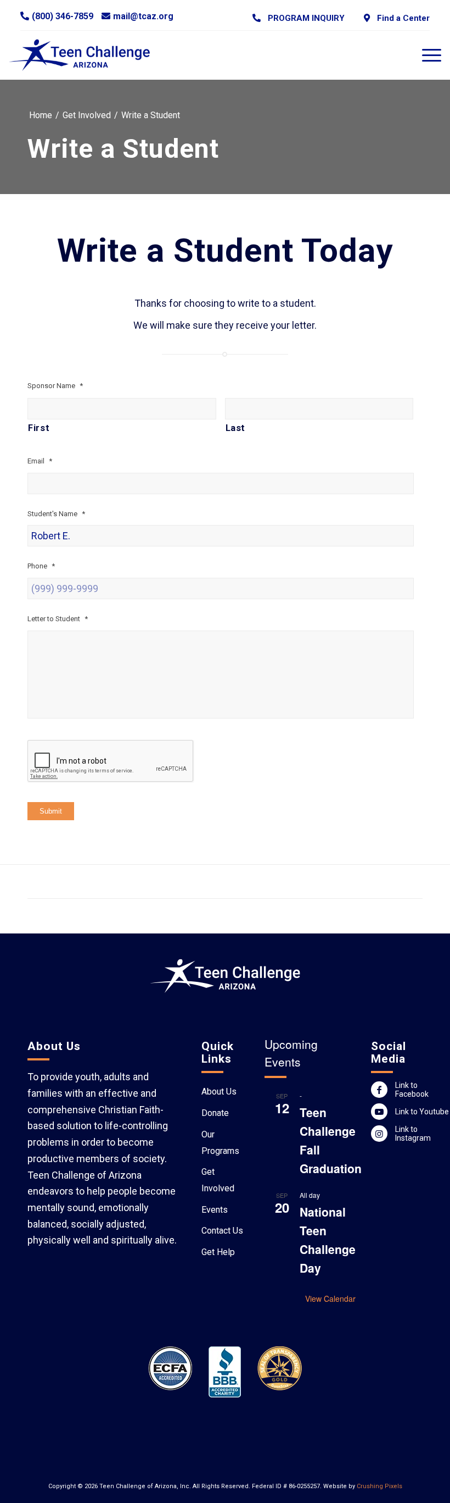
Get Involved (217, 1180)
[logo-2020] (86, 55)
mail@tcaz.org (143, 16)
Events (214, 1209)
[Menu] (426, 55)
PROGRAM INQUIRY (304, 18)
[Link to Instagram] (379, 1133)
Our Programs (220, 1142)
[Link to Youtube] (379, 1111)
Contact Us (222, 1230)
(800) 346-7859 (62, 16)
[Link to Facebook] (379, 1089)
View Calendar (330, 1298)
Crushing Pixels (379, 1486)
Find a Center (401, 18)
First (38, 428)
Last (236, 428)
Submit (51, 811)
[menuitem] (298, 18)
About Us (219, 1091)
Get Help (218, 1252)
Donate (215, 1113)
